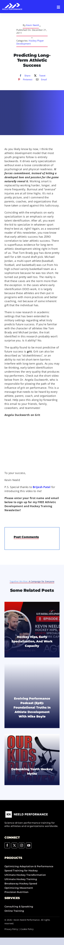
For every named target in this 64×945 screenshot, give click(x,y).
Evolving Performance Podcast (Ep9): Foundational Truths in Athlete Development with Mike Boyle (32, 707)
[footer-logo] (26, 811)
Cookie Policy (26, 929)
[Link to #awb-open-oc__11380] (58, 7)
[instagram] (21, 845)
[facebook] (7, 845)
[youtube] (29, 845)
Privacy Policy (11, 929)
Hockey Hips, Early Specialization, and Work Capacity (32, 641)
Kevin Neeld (32, 25)
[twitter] (14, 845)
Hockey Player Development (30, 42)
